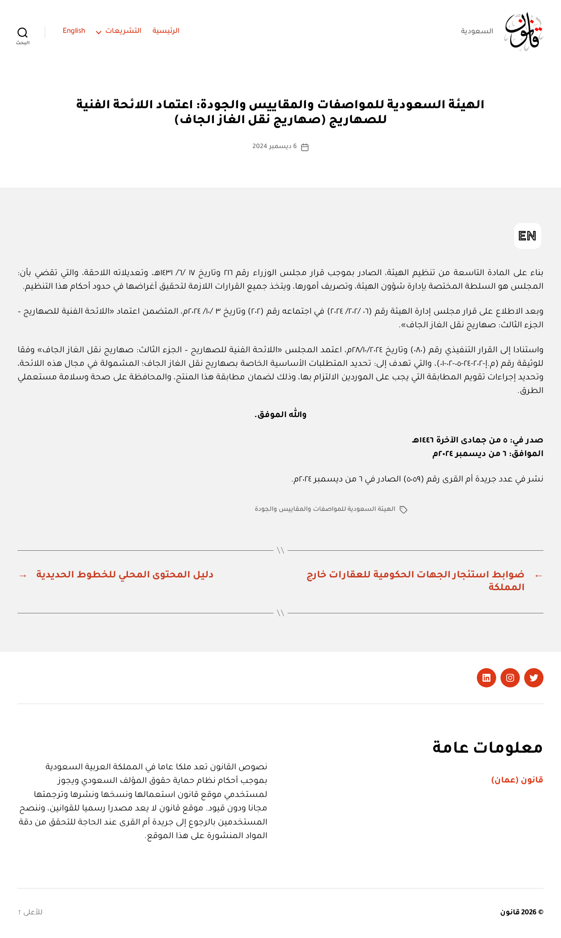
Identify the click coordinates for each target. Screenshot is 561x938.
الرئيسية (166, 31)
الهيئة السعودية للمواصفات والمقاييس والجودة (325, 509)
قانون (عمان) (517, 781)
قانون (510, 913)
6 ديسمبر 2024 (274, 147)
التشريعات (123, 31)
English (74, 31)
